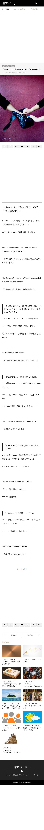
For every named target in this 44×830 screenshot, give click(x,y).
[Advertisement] (22, 39)
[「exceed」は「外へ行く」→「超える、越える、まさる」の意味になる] (12, 635)
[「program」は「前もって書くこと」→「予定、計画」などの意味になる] (32, 635)
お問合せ (35, 775)
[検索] (36, 3)
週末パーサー (22, 767)
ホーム (8, 775)
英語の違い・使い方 (9, 66)
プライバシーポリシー (24, 775)
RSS (22, 771)
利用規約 (14, 775)
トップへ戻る (22, 569)
